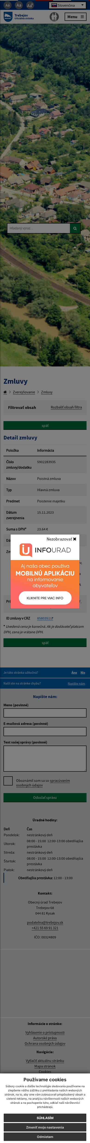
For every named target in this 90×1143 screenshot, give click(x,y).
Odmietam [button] (45, 1137)
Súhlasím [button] (45, 1118)
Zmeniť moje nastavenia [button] (45, 1127)
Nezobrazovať (60, 539)
